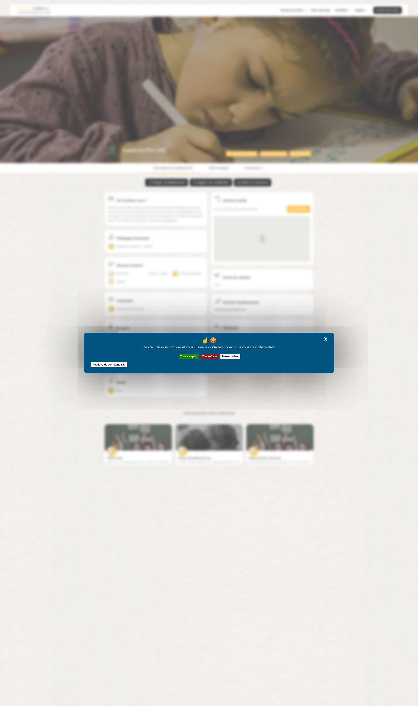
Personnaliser (230, 356)
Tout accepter (188, 356)
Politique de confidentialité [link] (109, 364)
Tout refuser (209, 356)
